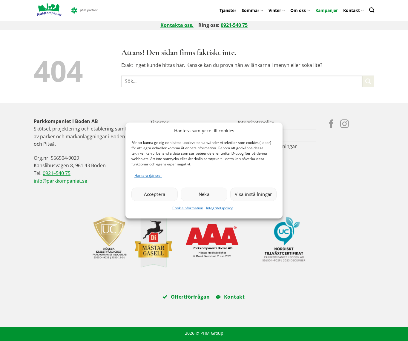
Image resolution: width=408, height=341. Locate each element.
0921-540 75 (234, 25)
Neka (204, 194)
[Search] (371, 10)
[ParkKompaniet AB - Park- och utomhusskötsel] (78, 10)
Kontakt (351, 10)
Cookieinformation (187, 208)
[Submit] (368, 81)
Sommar (250, 10)
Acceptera (154, 194)
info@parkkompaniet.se (60, 181)
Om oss (298, 10)
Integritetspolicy (219, 208)
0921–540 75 (56, 173)
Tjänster (228, 10)
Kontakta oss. (177, 25)
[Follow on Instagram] (344, 124)
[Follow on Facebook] (331, 124)
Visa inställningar (253, 194)
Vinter (275, 10)
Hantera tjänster (148, 175)
